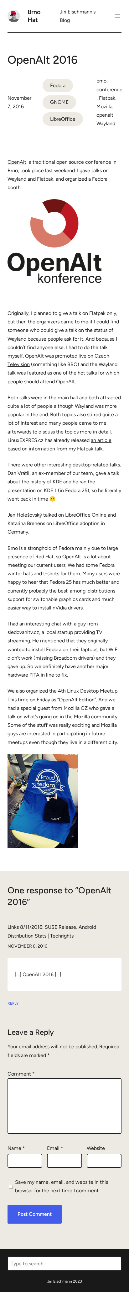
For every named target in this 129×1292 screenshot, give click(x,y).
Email (55, 1148)
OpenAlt (17, 162)
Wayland (105, 123)
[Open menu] (117, 16)
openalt (104, 115)
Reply (13, 1003)
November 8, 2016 (27, 946)
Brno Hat (34, 16)
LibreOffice (62, 119)
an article (101, 440)
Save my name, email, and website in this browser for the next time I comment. (61, 1186)
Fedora (57, 85)
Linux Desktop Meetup (92, 691)
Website (96, 1148)
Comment (21, 1074)
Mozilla (104, 106)
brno (101, 81)
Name (16, 1148)
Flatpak (107, 98)
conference (109, 90)
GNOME (59, 102)
